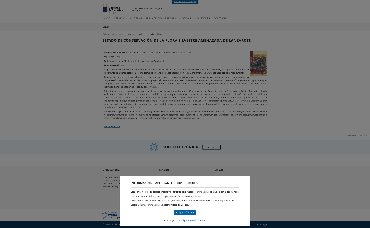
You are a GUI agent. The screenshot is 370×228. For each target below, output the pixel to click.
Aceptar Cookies (185, 212)
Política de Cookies (179, 204)
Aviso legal (169, 220)
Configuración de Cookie (191, 220)
